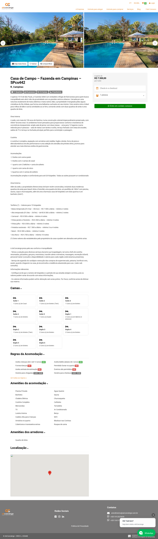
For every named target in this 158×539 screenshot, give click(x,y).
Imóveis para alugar (95, 9)
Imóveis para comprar (115, 9)
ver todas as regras (18, 378)
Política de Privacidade (80, 526)
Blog (139, 9)
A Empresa (80, 9)
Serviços (130, 9)
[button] (155, 43)
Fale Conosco (151, 9)
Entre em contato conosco (121, 106)
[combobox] (123, 95)
